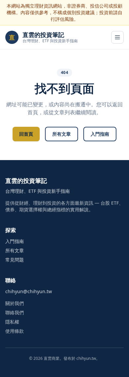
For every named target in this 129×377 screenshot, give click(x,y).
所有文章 (61, 134)
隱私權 (12, 322)
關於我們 (14, 303)
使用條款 (14, 331)
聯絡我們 (14, 312)
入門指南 (100, 134)
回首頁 (26, 134)
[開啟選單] (117, 37)
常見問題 (14, 260)
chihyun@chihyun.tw (28, 291)
